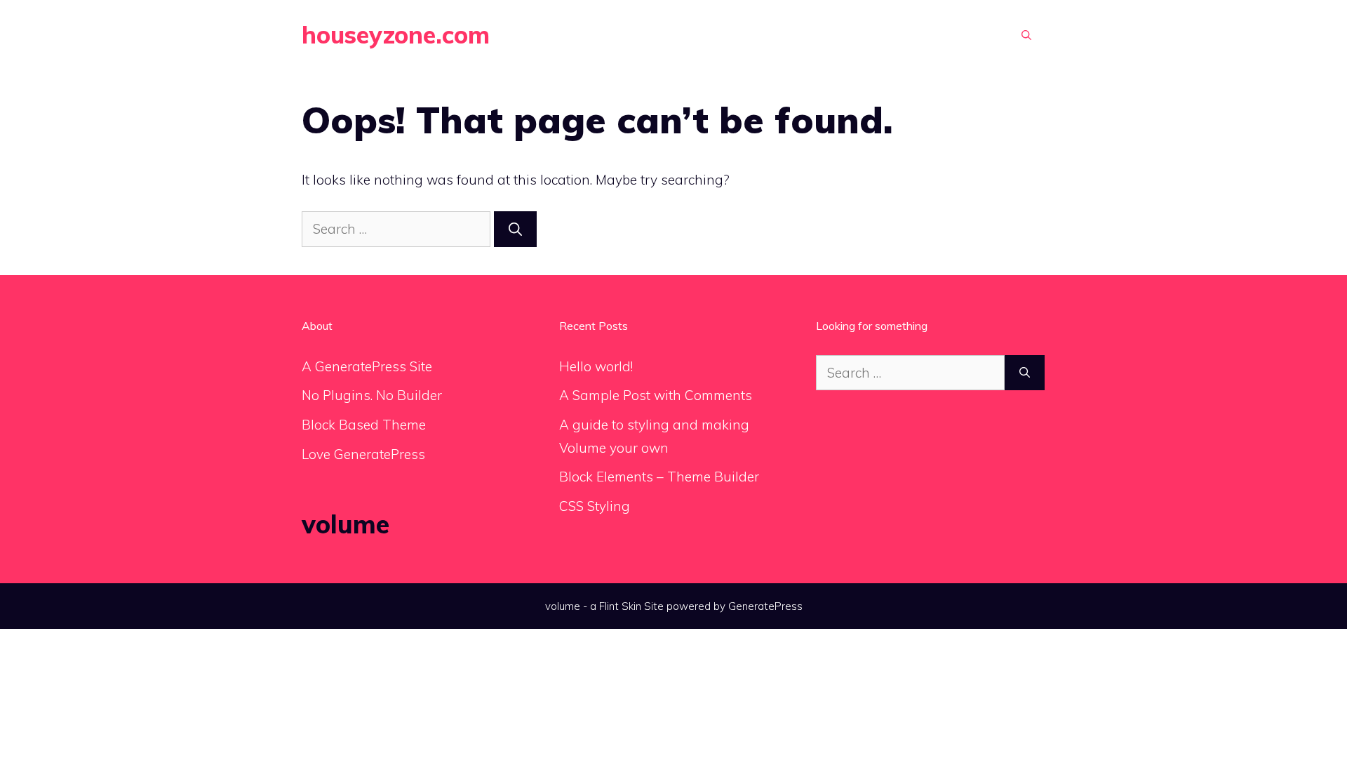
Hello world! (596, 366)
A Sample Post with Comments (655, 395)
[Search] (515, 229)
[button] (1026, 35)
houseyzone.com (396, 35)
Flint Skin (620, 606)
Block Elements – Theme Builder (659, 476)
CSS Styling (594, 506)
